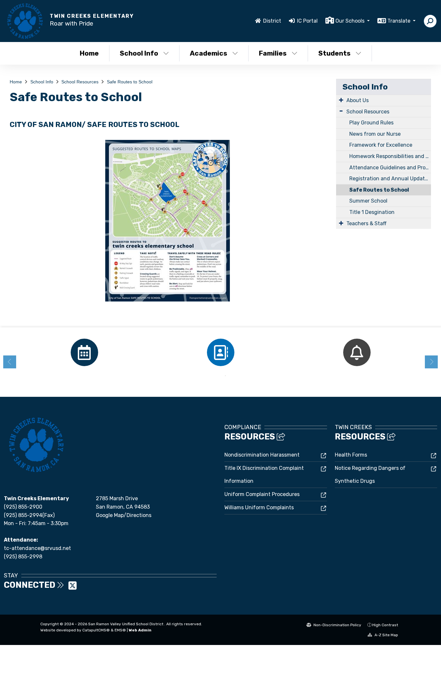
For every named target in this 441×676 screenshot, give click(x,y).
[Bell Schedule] (356, 352)
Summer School (368, 201)
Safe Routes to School (129, 81)
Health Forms (351, 455)
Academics (208, 53)
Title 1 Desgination (372, 212)
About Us (357, 100)
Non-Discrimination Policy (337, 625)
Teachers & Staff (366, 223)
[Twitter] (72, 587)
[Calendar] (84, 352)
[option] (84, 352)
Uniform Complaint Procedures (262, 494)
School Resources (79, 81)
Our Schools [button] (350, 21)
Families (273, 53)
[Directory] (220, 352)
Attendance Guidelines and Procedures (390, 167)
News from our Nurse (375, 134)
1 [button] (215, 376)
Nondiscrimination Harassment (262, 455)
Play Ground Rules (371, 123)
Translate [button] (399, 21)
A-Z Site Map (386, 635)
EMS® (120, 630)
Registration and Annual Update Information (390, 178)
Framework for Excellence (380, 145)
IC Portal (307, 21)
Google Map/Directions (123, 515)
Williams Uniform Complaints (259, 507)
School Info (139, 53)
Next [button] (431, 361)
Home (89, 53)
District (272, 21)
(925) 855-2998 (23, 557)
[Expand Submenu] (341, 100)
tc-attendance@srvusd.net (37, 548)
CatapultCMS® (96, 630)
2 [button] (225, 376)
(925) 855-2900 (23, 507)
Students (334, 53)
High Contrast (385, 625)
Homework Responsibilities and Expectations (390, 156)
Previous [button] (9, 361)
